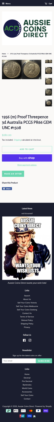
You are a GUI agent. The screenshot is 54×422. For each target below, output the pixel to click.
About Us (27, 299)
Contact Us (27, 313)
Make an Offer (13, 173)
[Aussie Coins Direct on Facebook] (24, 341)
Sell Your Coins (27, 395)
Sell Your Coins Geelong (27, 310)
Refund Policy (27, 320)
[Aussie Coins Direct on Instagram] (29, 341)
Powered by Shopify (43, 406)
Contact (27, 399)
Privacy (27, 327)
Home (4, 54)
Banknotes (27, 385)
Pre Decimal (27, 381)
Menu (8, 4)
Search (27, 296)
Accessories (27, 392)
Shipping (17, 140)
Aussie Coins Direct (26, 406)
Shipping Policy (27, 324)
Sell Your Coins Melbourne (27, 306)
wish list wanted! (27, 213)
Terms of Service (27, 317)
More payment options (27, 165)
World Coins (27, 388)
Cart (50, 3)
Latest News (27, 208)
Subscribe (44, 361)
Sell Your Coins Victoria (27, 303)
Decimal (27, 378)
